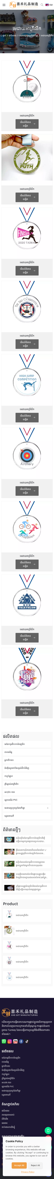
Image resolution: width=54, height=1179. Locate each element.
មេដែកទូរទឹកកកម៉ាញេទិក (14, 744)
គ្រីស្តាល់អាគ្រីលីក (11, 784)
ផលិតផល (12, 35)
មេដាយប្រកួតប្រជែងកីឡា (28, 35)
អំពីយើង (5, 1119)
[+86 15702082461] (48, 1130)
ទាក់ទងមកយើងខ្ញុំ (8, 1127)
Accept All (19, 1165)
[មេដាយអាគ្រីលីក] (26, 86)
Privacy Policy (27, 1172)
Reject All (35, 1165)
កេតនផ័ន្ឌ (8, 752)
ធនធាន (4, 1123)
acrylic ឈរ (9, 792)
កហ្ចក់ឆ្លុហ (8, 776)
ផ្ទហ (4, 35)
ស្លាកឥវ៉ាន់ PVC (10, 800)
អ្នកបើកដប (9, 760)
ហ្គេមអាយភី (9, 816)
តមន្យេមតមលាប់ (8, 1115)
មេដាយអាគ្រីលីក (47, 35)
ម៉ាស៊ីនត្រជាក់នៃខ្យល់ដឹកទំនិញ (16, 768)
